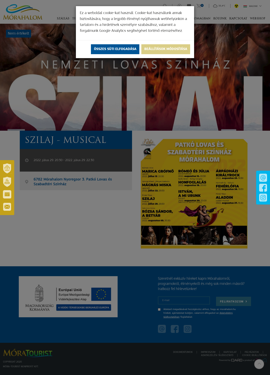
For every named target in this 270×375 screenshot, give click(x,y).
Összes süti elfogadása (115, 49)
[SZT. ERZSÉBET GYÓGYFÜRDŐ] (7, 182)
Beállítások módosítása (165, 49)
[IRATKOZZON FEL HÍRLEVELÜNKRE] (7, 207)
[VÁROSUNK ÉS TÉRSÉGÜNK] (7, 168)
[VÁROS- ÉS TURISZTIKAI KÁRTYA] (7, 194)
